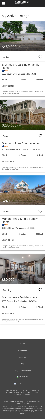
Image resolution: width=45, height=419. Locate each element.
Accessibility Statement (19, 392)
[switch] (40, 56)
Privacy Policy (30, 390)
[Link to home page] (22, 3)
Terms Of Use (13, 390)
